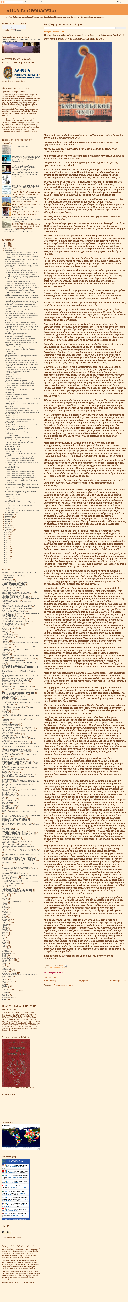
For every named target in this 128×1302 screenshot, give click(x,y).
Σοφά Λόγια (5, 836)
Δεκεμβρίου (8, 249)
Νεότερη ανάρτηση (51, 981)
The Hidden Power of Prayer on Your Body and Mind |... (21, 272)
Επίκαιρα (5, 654)
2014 (6, 551)
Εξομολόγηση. (9, 376)
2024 (6, 247)
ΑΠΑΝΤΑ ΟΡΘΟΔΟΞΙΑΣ (32, 10)
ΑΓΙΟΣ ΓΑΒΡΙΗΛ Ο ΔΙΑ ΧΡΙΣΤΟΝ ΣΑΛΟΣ (15, 582)
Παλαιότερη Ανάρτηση (118, 981)
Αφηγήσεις (5, 626)
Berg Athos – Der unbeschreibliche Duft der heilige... (20, 274)
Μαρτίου (8, 527)
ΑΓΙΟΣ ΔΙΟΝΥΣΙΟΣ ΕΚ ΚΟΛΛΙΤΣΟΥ (13, 584)
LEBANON (5, 948)
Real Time (15, 1219)
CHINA (4, 911)
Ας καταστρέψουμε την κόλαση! (12, 625)
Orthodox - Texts (7, 960)
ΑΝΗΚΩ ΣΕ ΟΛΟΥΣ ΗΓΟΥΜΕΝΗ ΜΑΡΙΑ (15, 597)
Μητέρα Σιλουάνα (7, 735)
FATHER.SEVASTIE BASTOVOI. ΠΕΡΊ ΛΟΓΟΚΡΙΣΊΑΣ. (21, 296)
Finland (4, 929)
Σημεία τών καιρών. (11, 469)
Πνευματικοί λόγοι (8, 808)
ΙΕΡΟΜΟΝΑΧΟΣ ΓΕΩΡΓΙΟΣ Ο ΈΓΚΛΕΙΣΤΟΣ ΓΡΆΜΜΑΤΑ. (21, 690)
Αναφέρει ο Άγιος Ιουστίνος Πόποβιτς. (16, 357)
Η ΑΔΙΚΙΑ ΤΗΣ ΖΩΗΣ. (19, 176)
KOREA (4, 947)
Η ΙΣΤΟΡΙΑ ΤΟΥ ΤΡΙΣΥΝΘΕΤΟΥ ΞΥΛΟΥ (15, 217)
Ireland (4, 939)
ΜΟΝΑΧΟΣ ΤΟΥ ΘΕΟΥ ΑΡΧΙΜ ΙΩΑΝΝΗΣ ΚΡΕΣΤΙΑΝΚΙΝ (20, 747)
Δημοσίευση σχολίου (50, 977)
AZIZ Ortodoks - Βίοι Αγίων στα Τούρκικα (15, 901)
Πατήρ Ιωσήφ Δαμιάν (9, 794)
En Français (6, 922)
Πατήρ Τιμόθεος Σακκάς (10, 800)
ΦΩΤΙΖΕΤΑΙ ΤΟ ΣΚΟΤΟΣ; (13, 446)
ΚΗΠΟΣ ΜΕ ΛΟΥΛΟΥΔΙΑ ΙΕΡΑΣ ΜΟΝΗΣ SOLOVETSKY (20, 716)
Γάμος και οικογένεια (9, 636)
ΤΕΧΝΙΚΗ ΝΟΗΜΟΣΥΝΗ (10, 872)
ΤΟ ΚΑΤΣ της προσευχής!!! (13, 346)
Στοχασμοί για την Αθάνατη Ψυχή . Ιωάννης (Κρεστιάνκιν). (21, 854)
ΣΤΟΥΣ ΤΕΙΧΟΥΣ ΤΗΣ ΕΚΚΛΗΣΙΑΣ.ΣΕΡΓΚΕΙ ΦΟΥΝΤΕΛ (20, 851)
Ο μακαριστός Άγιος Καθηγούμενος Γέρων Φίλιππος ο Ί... (22, 410)
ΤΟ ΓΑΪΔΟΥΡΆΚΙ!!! (10, 351)
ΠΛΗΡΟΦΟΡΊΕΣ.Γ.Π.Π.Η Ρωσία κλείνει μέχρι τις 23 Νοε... (22, 510)
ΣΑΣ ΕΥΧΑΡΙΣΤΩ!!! (11, 423)
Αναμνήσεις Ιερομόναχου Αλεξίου (13, 595)
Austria (4, 900)
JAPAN (4, 943)
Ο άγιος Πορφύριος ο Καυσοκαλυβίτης (16, 421)
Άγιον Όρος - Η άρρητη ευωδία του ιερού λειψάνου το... (21, 313)
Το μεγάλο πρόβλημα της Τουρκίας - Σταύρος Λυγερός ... (22, 278)
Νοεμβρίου (8, 250)
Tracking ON (22, 1219)
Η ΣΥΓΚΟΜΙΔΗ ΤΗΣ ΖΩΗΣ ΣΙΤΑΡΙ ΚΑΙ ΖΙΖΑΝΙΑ (17, 678)
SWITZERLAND (7, 981)
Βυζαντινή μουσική (8, 634)
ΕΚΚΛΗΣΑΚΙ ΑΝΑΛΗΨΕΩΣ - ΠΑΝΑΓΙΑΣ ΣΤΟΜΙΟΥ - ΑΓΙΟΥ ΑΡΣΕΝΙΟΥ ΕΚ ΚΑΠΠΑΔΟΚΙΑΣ (25, 187)
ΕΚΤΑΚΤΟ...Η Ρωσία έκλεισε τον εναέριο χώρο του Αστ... (22, 425)
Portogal (4, 968)
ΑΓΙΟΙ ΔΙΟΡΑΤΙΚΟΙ (8, 581)
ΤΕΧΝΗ (4, 870)
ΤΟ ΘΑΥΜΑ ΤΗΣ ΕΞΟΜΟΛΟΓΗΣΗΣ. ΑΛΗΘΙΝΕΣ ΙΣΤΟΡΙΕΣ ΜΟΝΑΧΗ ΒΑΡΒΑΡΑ (18, 879)
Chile (3, 909)
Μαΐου (7, 523)
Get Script (8, 1219)
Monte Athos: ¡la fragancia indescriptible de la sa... (20, 281)
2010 (6, 559)
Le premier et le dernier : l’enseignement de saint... (20, 270)
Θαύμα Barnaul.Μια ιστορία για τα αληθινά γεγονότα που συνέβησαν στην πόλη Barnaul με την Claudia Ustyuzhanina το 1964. (84, 36)
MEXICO (5, 950)
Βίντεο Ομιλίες (6, 633)
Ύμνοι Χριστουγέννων (9, 888)
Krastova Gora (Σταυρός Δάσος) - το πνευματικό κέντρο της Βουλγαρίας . (24, 198)
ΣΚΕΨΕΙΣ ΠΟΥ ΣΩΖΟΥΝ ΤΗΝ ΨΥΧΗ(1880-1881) (18, 834)
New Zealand (6, 953)
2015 (6, 549)
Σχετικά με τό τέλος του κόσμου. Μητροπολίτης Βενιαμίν (20, 864)
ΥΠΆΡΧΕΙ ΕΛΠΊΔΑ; (10, 387)
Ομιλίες (4, 766)
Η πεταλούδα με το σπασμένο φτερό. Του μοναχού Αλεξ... (22, 265)
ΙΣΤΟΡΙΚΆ (5, 701)
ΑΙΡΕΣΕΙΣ (5, 589)
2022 (6, 535)
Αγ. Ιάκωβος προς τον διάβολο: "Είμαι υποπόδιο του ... (21, 328)
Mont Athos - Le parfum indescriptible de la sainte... (20, 283)
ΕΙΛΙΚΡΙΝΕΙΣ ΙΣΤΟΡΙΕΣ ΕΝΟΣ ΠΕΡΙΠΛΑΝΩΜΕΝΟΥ (19, 649)
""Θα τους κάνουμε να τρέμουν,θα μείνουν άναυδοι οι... (21, 369)
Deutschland (6, 919)
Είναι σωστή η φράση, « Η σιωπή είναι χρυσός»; (19, 441)
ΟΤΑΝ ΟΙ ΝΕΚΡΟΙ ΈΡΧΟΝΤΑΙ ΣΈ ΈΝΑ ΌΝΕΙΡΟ (17, 774)
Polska (4, 966)
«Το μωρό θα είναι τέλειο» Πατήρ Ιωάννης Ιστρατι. (20, 360)
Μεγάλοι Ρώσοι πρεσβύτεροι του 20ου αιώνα (17, 727)
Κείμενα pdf (5, 712)
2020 (6, 539)
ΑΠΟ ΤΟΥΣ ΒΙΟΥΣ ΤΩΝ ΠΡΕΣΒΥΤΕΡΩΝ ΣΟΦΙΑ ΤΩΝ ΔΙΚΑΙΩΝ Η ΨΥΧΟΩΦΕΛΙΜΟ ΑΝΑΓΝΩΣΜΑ (19, 606)
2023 (6, 533)
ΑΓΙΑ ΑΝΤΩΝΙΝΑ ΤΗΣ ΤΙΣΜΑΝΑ (12, 576)
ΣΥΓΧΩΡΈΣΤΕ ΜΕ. (11, 353)
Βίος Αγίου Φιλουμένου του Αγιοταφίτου (16, 333)
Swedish (5, 979)
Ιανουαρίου (8, 531)
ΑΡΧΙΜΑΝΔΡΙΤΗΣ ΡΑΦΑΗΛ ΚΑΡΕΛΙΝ (14, 623)
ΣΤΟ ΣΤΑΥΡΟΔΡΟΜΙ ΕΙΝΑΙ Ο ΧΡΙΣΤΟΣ (15, 844)
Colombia (5, 913)
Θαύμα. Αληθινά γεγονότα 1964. (58, 967)
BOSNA (4, 904)
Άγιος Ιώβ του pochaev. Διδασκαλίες (14, 585)
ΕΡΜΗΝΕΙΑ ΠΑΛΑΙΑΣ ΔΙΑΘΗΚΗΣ (13, 660)
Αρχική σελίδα (84, 981)
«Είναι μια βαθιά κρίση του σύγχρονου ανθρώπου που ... (22, 412)
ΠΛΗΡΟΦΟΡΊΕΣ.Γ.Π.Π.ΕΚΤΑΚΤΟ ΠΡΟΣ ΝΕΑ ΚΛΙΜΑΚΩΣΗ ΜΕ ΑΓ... (19, 429)
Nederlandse (6, 952)
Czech (4, 916)
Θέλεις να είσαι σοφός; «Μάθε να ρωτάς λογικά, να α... (21, 355)
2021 (6, 537)
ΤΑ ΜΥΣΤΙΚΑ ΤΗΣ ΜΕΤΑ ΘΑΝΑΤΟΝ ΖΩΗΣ (15, 867)
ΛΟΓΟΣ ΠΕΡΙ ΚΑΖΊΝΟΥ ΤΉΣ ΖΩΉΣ (16, 380)
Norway (4, 957)
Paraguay (5, 963)
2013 (6, 553)
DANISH (4, 917)
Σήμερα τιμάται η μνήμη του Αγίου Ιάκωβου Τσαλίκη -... (21, 324)
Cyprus (4, 914)
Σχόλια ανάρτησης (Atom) (63, 985)
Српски (4, 994)
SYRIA (4, 983)
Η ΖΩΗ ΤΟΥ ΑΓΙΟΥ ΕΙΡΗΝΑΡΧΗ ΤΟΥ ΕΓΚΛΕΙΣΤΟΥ (19, 670)
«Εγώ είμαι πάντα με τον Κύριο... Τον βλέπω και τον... (21, 310)
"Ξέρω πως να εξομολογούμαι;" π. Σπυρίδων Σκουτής (21, 252)
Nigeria (4, 955)
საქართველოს (7, 997)
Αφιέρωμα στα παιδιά (9, 628)
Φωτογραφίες (6, 893)
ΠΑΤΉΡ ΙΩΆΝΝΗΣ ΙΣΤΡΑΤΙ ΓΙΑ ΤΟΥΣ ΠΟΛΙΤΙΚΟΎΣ (21, 367)
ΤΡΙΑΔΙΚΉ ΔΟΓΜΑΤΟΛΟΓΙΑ (11, 885)
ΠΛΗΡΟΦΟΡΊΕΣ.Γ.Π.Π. (12, 359)
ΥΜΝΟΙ (4, 887)
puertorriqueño (7, 970)
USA (3, 987)
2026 (6, 243)
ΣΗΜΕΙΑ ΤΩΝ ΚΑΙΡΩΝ (9, 830)
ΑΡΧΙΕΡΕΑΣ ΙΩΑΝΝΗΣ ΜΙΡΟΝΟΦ (13, 612)
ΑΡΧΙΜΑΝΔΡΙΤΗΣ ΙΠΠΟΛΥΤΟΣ (12, 616)
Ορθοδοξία (5, 771)
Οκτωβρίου (8, 514)
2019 (6, 541)
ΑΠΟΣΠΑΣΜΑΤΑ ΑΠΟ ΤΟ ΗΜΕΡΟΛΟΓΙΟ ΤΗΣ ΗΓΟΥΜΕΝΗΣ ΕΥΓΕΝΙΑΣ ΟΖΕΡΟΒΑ (17, 609)
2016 (6, 547)
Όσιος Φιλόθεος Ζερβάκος (10, 773)
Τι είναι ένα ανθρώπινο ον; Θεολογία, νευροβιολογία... (21, 280)
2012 (6, 555)
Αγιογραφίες (6, 579)
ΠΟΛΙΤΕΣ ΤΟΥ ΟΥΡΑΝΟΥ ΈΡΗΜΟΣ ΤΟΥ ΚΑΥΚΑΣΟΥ (20, 812)
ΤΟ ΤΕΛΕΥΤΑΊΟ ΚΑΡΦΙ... (20, 146)
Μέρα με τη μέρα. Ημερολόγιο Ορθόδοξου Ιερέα (17, 729)
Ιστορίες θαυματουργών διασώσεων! (14, 696)
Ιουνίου (7, 521)
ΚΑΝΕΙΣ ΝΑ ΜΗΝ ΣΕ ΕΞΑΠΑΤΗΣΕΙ (13, 706)
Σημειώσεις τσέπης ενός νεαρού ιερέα (14, 831)
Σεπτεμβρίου (9, 516)
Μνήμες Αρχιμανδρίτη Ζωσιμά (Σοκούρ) (15, 737)
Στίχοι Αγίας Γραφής (8, 843)
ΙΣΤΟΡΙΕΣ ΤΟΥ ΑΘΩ (8, 698)
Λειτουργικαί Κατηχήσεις (10, 724)
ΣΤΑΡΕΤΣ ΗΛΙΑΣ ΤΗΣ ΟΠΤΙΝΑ (12, 839)
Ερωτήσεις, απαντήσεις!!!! (12, 444)
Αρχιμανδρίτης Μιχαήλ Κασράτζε (13, 620)
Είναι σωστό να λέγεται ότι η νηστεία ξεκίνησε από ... (21, 437)
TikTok (4, 984)
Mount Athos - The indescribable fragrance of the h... (21, 285)
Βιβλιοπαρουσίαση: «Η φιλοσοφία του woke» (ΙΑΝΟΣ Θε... (22, 287)
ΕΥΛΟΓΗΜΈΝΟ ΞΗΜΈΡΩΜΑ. (14, 311)
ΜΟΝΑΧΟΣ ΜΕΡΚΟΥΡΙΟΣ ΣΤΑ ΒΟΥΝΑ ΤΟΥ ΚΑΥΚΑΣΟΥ (20, 743)
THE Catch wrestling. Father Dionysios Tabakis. (19, 290)
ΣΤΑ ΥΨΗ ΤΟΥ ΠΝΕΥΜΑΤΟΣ (11, 838)
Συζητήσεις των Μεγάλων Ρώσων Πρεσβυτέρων (17, 857)
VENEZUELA (6, 989)
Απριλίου (8, 525)
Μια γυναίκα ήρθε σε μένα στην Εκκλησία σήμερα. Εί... (21, 362)
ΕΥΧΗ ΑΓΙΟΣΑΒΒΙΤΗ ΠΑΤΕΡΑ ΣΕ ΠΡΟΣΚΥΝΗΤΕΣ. (23, 208)
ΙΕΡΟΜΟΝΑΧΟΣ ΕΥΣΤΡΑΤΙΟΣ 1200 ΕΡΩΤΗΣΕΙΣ (18, 693)
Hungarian (5, 934)
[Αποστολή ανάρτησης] (65, 965)
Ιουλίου (7, 519)
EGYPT (4, 921)
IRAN (3, 937)
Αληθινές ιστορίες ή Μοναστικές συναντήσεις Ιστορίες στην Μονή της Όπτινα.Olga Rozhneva (19, 593)
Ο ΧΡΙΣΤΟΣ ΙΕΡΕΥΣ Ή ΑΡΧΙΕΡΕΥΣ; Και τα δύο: (19, 442)
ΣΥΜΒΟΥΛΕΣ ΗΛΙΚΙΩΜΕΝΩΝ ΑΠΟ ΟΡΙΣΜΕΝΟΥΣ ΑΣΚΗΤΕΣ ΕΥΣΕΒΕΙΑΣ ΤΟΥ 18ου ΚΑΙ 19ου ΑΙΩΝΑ (19, 859)
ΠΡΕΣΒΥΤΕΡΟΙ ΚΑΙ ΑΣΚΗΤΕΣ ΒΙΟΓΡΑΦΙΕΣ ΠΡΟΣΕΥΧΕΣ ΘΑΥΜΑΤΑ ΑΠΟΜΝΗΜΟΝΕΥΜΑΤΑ (21, 816)
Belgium (4, 903)
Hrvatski (4, 932)
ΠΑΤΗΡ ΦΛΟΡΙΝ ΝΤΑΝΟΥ (10, 802)
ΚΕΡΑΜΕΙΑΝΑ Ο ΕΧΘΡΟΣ (10, 714)
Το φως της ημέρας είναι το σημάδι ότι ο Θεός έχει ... (20, 338)
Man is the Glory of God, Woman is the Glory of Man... (21, 263)
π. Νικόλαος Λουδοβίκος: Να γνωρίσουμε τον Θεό (20, 304)
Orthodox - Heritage (8, 958)
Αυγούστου (8, 518)
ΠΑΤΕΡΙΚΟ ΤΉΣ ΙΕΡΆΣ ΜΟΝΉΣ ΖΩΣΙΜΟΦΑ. (17, 784)
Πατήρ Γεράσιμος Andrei (10, 786)
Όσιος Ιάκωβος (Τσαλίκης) (13, 494)
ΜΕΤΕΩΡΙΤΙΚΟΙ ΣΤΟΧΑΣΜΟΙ (11, 734)
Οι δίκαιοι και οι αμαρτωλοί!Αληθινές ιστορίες (17, 761)
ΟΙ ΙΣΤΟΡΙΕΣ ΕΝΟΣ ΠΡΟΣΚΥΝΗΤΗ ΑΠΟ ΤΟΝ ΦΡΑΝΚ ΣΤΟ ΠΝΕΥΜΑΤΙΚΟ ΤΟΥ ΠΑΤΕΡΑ (20, 763)
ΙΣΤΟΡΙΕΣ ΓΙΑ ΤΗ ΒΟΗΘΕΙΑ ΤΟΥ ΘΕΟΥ (15, 695)
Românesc (5, 971)
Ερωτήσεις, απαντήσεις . (12, 439)
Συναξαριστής (6, 862)
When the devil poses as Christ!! (15, 261)
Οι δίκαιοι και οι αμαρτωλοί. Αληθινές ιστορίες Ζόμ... (20, 254)
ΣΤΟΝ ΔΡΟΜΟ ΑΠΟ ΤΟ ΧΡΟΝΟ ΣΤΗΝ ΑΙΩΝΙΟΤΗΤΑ (19, 849)
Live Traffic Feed (16, 1161)
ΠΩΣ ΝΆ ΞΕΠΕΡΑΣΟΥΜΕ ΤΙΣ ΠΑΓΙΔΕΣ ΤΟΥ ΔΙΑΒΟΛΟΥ (20, 825)
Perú (3, 965)
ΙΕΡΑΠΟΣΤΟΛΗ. (7, 688)
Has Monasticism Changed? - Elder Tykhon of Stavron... (22, 259)
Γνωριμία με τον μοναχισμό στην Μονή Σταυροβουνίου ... (22, 276)
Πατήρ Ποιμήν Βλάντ (9, 799)
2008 (6, 563)
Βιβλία (4, 629)
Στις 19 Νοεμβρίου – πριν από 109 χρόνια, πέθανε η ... (21, 484)
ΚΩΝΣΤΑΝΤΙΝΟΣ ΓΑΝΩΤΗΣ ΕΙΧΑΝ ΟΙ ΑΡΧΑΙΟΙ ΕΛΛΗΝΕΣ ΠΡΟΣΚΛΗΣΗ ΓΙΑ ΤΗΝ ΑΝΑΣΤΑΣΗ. (18, 230)
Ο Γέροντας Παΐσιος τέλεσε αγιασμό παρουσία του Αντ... (22, 269)
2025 (6, 245)
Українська (5, 996)
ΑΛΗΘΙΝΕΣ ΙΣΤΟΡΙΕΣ (9, 590)
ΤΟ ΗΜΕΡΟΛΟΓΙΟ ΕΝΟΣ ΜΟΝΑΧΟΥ (14, 874)
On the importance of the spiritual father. (17, 493)
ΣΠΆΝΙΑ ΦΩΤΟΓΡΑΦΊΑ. (12, 448)
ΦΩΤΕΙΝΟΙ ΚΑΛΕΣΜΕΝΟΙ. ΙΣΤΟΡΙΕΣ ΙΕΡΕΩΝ (17, 891)
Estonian (5, 927)
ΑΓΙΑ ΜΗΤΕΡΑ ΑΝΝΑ (9, 577)
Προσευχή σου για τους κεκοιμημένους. (15, 818)
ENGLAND (5, 924)
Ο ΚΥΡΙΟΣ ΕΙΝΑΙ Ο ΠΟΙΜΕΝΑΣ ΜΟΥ (14, 758)
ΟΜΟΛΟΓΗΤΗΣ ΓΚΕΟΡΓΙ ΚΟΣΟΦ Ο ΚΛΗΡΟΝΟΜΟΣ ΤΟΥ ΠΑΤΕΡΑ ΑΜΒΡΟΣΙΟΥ (19, 768)
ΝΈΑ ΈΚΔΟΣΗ (9, 392)
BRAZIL (4, 906)
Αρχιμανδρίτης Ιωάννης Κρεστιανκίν (14, 618)
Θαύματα (5, 685)
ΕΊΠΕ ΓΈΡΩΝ (6, 651)
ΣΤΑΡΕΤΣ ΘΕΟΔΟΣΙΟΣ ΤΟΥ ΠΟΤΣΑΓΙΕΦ (15, 841)
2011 (6, 557)
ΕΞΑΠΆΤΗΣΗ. (9, 406)
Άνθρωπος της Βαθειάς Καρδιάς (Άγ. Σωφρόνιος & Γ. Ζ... (22, 322)
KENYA (4, 945)
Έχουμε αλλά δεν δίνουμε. (13, 378)
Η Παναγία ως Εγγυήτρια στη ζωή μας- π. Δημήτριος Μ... (22, 301)
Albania (4, 895)
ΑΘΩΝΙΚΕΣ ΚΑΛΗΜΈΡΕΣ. (13, 396)
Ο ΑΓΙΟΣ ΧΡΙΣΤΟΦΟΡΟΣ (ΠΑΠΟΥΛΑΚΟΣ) (16, 750)
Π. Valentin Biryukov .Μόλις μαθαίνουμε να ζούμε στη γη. (21, 776)
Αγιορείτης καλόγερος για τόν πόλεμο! (16, 394)
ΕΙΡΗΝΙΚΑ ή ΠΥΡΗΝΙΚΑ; (12, 435)
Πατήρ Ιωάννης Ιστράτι (9, 792)
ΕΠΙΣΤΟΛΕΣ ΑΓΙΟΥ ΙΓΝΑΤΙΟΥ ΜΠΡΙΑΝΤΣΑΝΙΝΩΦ (19, 659)
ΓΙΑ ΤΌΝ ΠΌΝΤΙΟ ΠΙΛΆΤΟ (13, 451)
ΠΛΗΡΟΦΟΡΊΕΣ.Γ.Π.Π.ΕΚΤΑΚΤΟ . (15, 426)
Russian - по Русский (9, 973)
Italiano (4, 942)
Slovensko (5, 978)
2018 (6, 543)
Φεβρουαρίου (9, 529)
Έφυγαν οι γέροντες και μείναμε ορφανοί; (17, 408)
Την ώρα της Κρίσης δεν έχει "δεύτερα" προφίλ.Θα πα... (21, 349)
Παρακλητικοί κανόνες (9, 779)
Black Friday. (9, 320)
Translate (18, 30)
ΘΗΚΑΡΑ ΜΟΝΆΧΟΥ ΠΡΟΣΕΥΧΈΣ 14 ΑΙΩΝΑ (17, 686)
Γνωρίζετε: (5, 641)
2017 (6, 545)
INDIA (4, 935)
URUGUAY (5, 986)
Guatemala (5, 930)
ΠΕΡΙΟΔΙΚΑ (6, 804)
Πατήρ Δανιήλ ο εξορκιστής (11, 787)
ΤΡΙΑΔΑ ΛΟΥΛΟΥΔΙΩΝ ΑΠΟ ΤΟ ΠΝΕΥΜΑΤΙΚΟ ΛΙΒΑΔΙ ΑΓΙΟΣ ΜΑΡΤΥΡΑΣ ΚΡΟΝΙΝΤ (20, 882)
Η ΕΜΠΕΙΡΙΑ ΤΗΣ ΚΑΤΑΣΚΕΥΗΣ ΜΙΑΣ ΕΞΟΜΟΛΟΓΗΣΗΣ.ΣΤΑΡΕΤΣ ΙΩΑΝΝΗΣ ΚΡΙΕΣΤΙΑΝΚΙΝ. (20, 666)
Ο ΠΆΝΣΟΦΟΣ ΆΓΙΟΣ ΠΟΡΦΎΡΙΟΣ (14, 760)
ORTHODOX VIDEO (8, 961)
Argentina (5, 896)
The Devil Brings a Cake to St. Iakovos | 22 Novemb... (21, 267)
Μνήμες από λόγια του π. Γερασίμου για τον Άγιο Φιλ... (21, 342)
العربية (4, 999)
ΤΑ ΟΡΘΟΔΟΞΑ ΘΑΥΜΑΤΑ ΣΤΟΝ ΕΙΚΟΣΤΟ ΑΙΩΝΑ (18, 869)
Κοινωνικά (5, 722)
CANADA (5, 908)
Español (4, 926)
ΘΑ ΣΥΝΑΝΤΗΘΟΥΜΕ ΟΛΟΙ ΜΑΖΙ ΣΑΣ (15, 681)
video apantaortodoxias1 (10, 991)
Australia (5, 898)
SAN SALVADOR (7, 976)
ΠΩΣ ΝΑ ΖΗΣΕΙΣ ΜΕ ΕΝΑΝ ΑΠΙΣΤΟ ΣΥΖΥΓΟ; (17, 823)
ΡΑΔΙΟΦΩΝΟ (6, 828)
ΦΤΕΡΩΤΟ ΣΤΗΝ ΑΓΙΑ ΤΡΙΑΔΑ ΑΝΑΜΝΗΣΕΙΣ (17, 890)
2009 (6, 561)
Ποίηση (4, 810)
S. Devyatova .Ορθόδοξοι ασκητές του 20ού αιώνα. (19, 974)
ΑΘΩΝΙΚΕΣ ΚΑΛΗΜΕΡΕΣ (13, 344)
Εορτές (4, 652)
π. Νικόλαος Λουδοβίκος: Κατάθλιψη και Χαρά (18, 336)
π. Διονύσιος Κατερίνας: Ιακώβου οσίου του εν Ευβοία (21, 335)
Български (5, 992)
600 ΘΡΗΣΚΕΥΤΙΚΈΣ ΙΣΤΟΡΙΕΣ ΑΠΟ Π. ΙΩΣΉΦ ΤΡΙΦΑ (20, 572)
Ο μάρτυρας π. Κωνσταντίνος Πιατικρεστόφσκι (19, 289)
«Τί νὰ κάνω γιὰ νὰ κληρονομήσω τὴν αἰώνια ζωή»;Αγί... (22, 462)
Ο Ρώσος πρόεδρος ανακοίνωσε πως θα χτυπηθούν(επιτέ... (17, 371)
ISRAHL (4, 940)
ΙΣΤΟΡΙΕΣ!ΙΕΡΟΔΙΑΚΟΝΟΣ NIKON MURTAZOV (17, 699)
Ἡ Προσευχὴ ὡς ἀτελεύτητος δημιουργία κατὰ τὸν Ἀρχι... (22, 303)
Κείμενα (4, 711)
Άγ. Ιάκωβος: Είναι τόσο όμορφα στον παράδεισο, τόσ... (21, 326)
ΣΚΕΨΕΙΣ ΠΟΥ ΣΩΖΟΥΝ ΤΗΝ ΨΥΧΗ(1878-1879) (18, 833)
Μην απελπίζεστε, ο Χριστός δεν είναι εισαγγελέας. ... (21, 491)
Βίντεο (4, 631)
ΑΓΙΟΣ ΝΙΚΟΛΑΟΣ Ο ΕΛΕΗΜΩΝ (12, 587)
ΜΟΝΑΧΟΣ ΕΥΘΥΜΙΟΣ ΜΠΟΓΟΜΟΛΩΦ (15, 742)
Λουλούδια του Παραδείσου (11, 725)
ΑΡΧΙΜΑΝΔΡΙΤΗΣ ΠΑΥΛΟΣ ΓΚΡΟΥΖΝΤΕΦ (16, 621)
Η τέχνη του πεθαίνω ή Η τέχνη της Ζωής (15, 680)
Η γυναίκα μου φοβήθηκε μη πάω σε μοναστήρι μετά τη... (22, 315)
